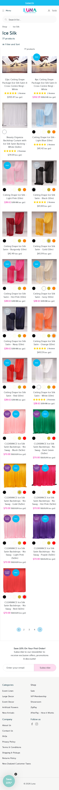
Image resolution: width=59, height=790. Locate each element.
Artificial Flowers (10, 707)
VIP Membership (38, 696)
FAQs (4, 736)
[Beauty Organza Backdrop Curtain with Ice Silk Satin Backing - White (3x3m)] (4, 132)
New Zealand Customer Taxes (16, 763)
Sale (33, 691)
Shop (4, 26)
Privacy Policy (8, 741)
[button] (9, 781)
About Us (6, 725)
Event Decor (8, 702)
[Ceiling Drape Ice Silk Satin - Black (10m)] (34, 132)
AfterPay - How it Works (42, 712)
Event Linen (7, 691)
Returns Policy (9, 758)
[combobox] (29, 19)
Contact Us (29, 3)
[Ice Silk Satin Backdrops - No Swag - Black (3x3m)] (4, 438)
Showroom (36, 702)
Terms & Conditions (11, 747)
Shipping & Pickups (11, 752)
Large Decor (8, 696)
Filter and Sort (12, 44)
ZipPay (34, 707)
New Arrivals (8, 712)
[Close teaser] (15, 774)
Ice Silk (16, 26)
